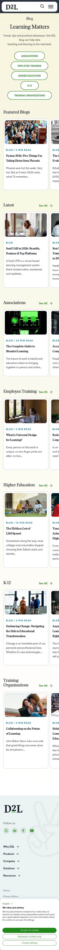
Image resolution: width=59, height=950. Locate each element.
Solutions (9, 868)
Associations (29, 56)
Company (9, 861)
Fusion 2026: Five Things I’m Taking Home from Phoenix (24, 158)
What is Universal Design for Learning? (21, 438)
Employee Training (29, 66)
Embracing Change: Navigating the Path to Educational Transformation (25, 631)
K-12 (29, 86)
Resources (9, 875)
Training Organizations (29, 95)
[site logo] (12, 7)
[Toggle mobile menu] (50, 6)
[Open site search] (42, 6)
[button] (7, 904)
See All (43, 205)
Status (6, 890)
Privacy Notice (10, 896)
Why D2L (8, 846)
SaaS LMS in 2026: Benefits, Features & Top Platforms (23, 251)
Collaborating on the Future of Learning (23, 731)
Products (8, 853)
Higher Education (29, 76)
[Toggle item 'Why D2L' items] (18, 846)
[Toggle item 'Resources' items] (19, 875)
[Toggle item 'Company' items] (18, 861)
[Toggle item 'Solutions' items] (18, 868)
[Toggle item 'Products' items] (18, 853)
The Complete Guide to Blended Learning (20, 349)
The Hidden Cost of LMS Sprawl (18, 531)
